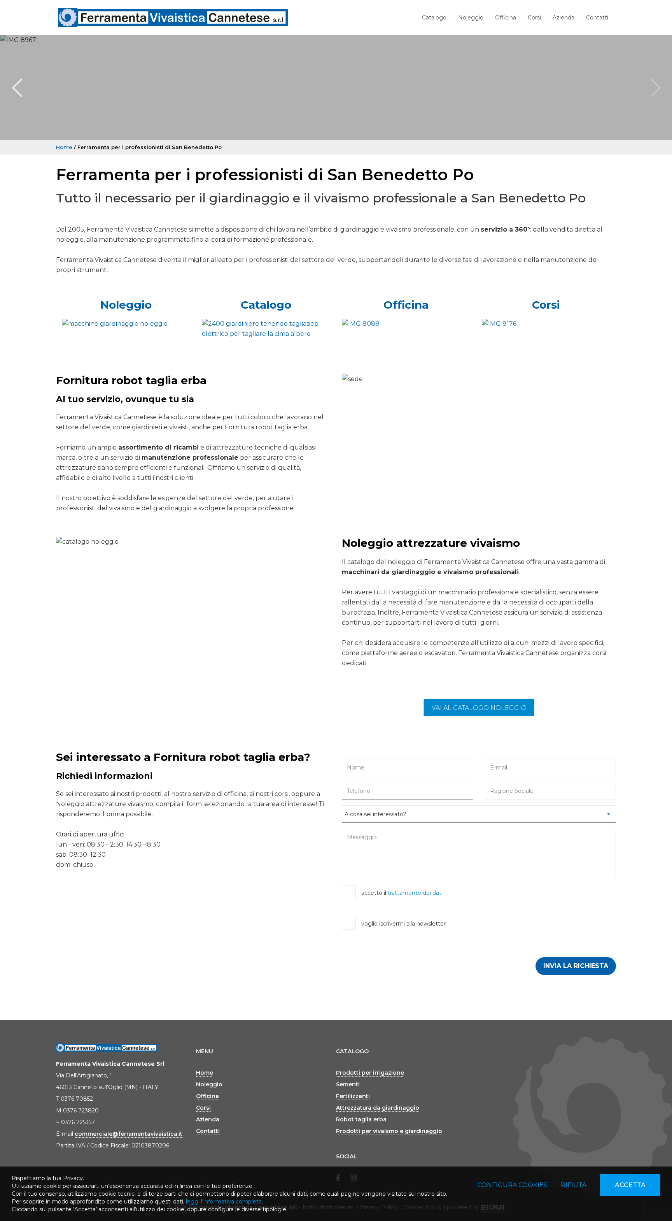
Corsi (534, 17)
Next (655, 87)
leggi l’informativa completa (224, 1201)
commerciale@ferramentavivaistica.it (128, 1133)
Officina (505, 17)
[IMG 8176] (546, 324)
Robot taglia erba (361, 1119)
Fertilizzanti (353, 1096)
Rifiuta (573, 1185)
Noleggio (470, 17)
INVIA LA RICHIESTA (575, 966)
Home (64, 147)
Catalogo (434, 17)
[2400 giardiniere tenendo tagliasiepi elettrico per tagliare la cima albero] (266, 329)
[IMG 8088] (406, 324)
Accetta (630, 1185)
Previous (17, 87)
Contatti (597, 17)
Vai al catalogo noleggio (479, 708)
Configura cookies (513, 1185)
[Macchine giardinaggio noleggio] (126, 324)
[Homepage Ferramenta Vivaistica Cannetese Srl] (173, 17)
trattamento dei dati (415, 892)
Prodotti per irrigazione (370, 1072)
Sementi (348, 1084)
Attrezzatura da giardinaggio (377, 1107)
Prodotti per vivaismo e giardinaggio (389, 1131)
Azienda (563, 17)
